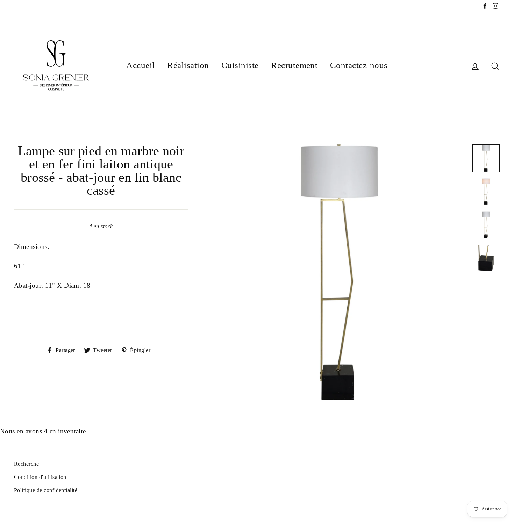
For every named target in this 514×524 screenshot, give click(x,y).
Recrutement (294, 65)
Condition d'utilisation (40, 477)
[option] (339, 272)
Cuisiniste (240, 65)
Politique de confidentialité (45, 490)
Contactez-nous (359, 65)
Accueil (140, 65)
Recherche (26, 464)
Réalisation (188, 65)
